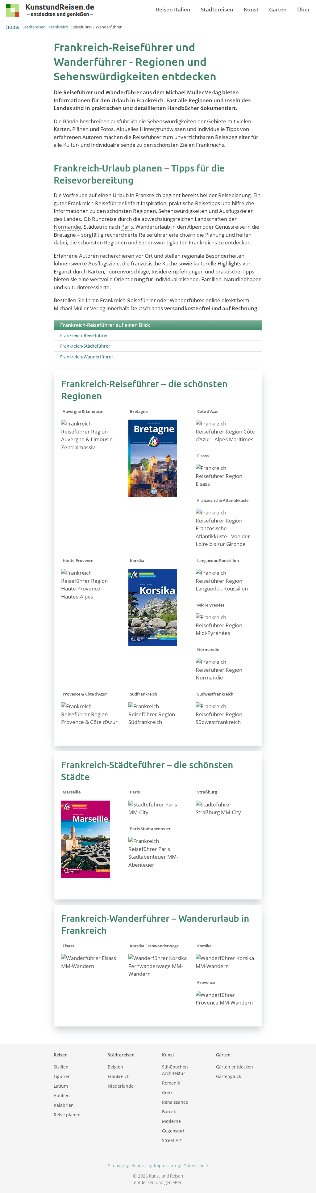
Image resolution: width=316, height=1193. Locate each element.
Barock (169, 1112)
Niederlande (121, 1086)
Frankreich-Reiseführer (84, 335)
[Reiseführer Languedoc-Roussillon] (225, 588)
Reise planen (67, 1115)
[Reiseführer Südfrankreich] (158, 722)
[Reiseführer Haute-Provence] (91, 596)
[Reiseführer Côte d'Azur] (225, 439)
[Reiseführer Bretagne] (152, 501)
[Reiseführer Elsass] (225, 483)
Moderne (171, 1121)
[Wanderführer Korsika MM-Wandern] (225, 966)
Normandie (67, 226)
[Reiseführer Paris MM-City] (158, 812)
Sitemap (116, 1166)
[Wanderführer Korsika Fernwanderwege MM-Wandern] (158, 973)
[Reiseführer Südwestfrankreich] (225, 722)
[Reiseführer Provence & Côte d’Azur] (91, 722)
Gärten (278, 9)
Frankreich (58, 27)
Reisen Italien (173, 9)
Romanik (171, 1083)
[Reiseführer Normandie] (225, 677)
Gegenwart (173, 1131)
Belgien (115, 1067)
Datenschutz (196, 1166)
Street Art (172, 1140)
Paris (127, 226)
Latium (61, 1086)
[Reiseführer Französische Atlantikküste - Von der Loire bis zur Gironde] (225, 544)
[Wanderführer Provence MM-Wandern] (225, 1002)
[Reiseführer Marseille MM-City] (85, 882)
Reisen (61, 1055)
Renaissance (175, 1102)
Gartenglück (228, 1076)
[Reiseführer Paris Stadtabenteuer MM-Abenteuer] (158, 864)
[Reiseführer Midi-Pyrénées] (225, 633)
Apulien (62, 1095)
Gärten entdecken (234, 1067)
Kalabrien (64, 1105)
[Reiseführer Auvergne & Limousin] (91, 447)
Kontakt (138, 1166)
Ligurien (62, 1076)
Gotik (167, 1092)
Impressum (165, 1166)
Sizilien (61, 1067)
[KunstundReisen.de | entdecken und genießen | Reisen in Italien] (50, 11)
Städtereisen (217, 9)
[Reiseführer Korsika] (152, 650)
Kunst (251, 9)
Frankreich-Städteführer (85, 346)
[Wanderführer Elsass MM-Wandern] (91, 966)
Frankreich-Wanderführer (86, 357)
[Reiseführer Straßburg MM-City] (225, 812)
